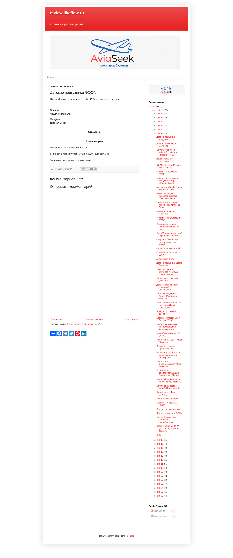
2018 (154, 106)
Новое (50, 77)
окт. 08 (160, 476)
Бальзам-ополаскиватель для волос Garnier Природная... (168, 305)
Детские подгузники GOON (169, 413)
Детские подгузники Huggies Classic (166, 138)
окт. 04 (160, 488)
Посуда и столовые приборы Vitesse (165, 347)
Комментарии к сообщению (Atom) (83, 324)
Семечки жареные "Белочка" (165, 212)
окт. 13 (160, 456)
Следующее (57, 319)
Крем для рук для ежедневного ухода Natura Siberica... (167, 272)
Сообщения (159, 511)
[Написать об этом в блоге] (85, 169)
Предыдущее (131, 319)
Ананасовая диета (165, 259)
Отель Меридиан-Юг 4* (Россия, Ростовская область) (167, 428)
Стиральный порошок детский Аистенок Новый (167, 242)
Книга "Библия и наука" (167, 398)
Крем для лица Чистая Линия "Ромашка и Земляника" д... (167, 296)
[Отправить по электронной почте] (82, 169)
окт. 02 (160, 496)
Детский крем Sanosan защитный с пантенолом (167, 287)
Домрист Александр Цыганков (166, 144)
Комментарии (160, 516)
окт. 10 (160, 468)
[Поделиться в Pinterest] (95, 169)
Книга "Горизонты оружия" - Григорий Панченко (169, 234)
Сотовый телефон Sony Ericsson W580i (168, 319)
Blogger (130, 536)
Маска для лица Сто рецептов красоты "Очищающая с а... (166, 196)
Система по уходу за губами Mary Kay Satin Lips (168, 226)
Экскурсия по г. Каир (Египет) (166, 393)
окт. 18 (160, 440)
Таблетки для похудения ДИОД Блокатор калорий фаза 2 (168, 180)
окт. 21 (160, 125)
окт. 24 (160, 113)
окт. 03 (160, 492)
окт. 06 (160, 480)
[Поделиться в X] (88, 169)
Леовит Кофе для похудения (164, 160)
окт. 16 (160, 448)
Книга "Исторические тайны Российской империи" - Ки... (166, 152)
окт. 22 (160, 121)
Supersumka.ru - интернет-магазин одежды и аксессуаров (169, 355)
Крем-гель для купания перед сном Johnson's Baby (168, 205)
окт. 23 (160, 117)
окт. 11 (160, 464)
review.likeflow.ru (67, 13)
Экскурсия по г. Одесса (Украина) (167, 279)
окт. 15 (160, 452)
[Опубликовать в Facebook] (91, 169)
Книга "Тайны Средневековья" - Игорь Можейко (169, 364)
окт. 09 (160, 472)
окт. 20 (160, 129)
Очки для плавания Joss (168, 409)
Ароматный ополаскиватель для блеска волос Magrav (167, 373)
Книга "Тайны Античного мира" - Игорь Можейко (168, 380)
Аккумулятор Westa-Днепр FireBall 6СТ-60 (169, 188)
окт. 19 (160, 133)
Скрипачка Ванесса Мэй (168, 248)
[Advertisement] (94, 290)
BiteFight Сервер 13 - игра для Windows (168, 166)
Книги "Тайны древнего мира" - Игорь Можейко (168, 387)
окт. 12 (160, 460)
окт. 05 (160, 484)
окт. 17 (160, 444)
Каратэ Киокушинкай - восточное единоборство (167, 419)
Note (158, 435)
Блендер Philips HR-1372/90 (166, 312)
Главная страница (94, 319)
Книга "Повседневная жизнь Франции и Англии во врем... (166, 327)
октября (158, 110)
